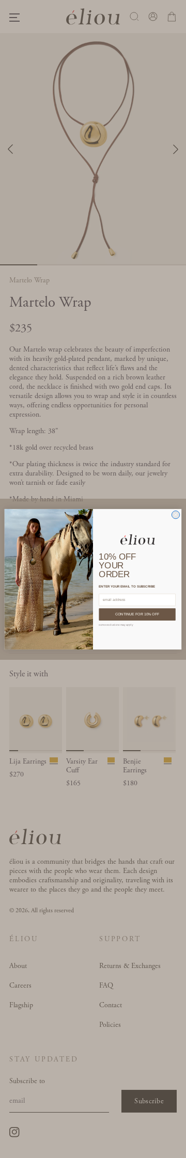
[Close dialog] (175, 514)
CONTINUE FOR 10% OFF (137, 614)
